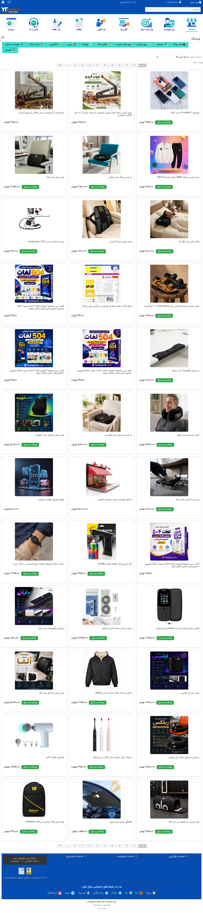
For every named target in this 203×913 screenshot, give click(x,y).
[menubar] (101, 47)
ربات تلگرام (98, 893)
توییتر (67, 893)
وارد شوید (194, 2)
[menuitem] (14, 45)
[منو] (3, 2)
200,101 (128, 2)
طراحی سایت (101, 908)
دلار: (134, 2)
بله (126, 893)
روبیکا (148, 893)
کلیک (21, 861)
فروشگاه (195, 39)
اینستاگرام (52, 893)
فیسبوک (81, 893)
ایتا (136, 893)
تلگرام (114, 893)
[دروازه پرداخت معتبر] (28, 871)
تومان (122, 2)
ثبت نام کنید (172, 2)
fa (10, 1)
